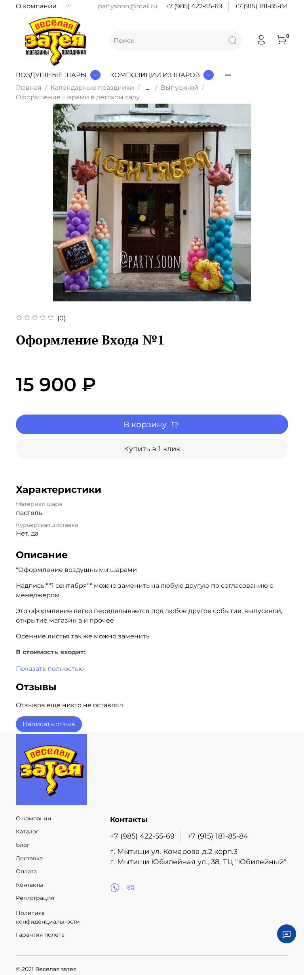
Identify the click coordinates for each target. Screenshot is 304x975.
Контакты (29, 884)
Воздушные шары (51, 75)
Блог (23, 844)
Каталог (27, 831)
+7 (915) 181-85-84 (261, 6)
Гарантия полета (40, 934)
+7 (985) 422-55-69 (193, 6)
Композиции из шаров (155, 75)
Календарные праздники (92, 87)
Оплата (26, 871)
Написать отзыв (49, 724)
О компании (36, 6)
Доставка (29, 858)
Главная (29, 87)
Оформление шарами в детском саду (78, 97)
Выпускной (179, 87)
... (147, 87)
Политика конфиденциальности (48, 917)
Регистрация (35, 897)
